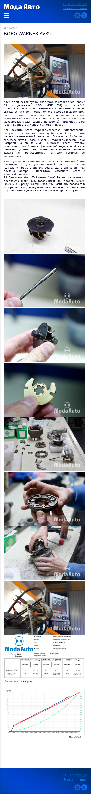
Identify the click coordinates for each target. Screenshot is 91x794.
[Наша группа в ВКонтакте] (77, 17)
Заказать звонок (75, 8)
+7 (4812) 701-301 (75, 4)
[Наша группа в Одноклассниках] (84, 17)
